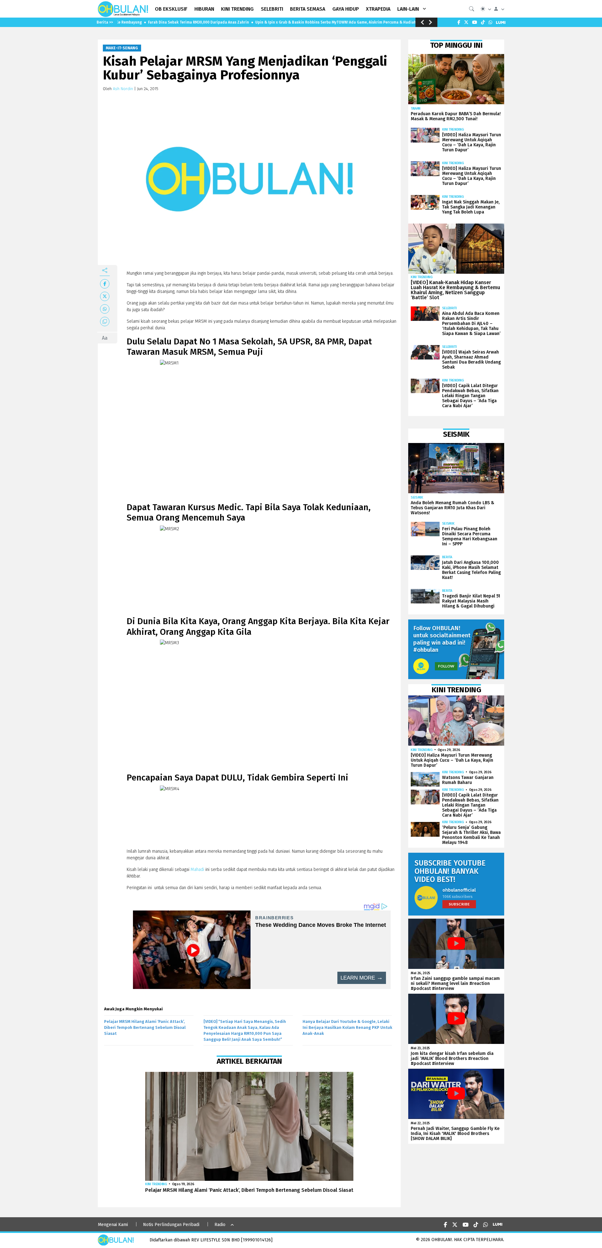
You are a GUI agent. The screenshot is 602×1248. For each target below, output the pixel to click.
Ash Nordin (123, 88)
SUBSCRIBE (459, 904)
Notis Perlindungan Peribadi (171, 1224)
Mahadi (198, 869)
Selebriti (449, 308)
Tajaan (415, 108)
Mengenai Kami (113, 1224)
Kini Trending (156, 1184)
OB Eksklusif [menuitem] (171, 9)
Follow (446, 666)
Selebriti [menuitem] (272, 9)
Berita (447, 557)
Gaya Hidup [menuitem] (345, 9)
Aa (105, 338)
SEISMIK (417, 497)
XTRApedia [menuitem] (378, 9)
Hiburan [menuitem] (204, 9)
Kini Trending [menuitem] (237, 9)
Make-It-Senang (122, 48)
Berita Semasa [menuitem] (307, 9)
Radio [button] (219, 1224)
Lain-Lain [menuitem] (408, 9)
